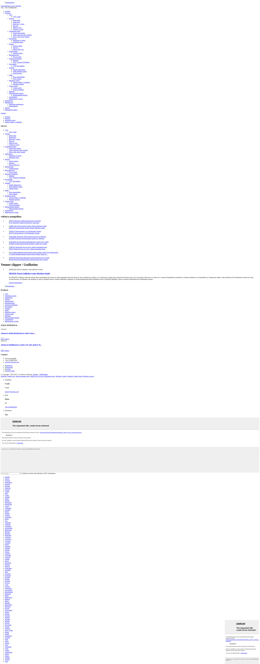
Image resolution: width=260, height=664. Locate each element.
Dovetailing (12, 64)
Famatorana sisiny (15, 31)
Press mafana (17, 79)
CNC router (17, 17)
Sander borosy (17, 73)
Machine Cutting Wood (74, 376)
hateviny (15, 48)
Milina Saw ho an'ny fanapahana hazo (42, 376)
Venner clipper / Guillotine (21, 82)
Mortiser (15, 60)
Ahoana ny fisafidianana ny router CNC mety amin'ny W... (21, 345)
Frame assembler (18, 90)
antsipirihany (18, 283)
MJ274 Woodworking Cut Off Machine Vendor (24, 233)
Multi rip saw (17, 27)
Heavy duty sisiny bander (21, 37)
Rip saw (15, 26)
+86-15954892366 (11, 407)
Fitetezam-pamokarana (16, 104)
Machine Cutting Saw (8, 376)
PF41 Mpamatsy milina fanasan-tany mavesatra (24, 223)
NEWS (7, 108)
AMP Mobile (43, 374)
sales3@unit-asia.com (12, 362)
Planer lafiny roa (18, 49)
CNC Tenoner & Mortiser (21, 62)
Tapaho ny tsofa (18, 29)
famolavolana (13, 51)
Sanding (11, 68)
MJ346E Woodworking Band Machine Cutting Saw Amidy (28, 244)
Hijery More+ (5, 339)
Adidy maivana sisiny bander (22, 35)
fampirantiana (13, 106)
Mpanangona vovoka (16, 99)
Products (7, 13)
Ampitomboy (13, 97)
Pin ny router (17, 57)
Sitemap (35, 374)
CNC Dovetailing (18, 66)
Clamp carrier (13, 86)
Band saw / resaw (18, 24)
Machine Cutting (61, 376)
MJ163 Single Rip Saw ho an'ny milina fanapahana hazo (27, 249)
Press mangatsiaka (19, 77)
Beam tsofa (16, 20)
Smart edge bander (19, 33)
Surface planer (17, 46)
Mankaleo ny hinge (19, 40)
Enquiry (11, 283)
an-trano (7, 11)
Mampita (12, 91)
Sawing (11, 18)
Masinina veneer (14, 80)
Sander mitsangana (19, 69)
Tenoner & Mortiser (15, 59)
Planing (11, 44)
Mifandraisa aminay (11, 110)
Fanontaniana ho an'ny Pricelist (11, 6)
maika (11, 75)
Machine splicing (18, 84)
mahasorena (13, 38)
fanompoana (9, 101)
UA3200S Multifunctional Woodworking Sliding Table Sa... (28, 254)
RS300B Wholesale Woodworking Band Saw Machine (26, 238)
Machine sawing (88, 376)
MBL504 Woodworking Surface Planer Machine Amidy (27, 228)
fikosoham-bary (14, 55)
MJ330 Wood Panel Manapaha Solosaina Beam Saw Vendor (28, 259)
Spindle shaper (17, 53)
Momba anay (9, 102)
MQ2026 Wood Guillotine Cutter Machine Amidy (29, 273)
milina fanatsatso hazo (23, 376)
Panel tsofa (16, 22)
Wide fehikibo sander (20, 71)
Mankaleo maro (18, 42)
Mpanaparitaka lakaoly (16, 93)
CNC (10, 15)
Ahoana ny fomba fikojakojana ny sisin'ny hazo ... (18, 333)
